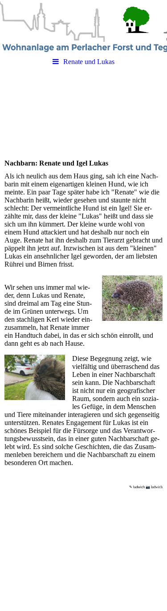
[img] (83, 26)
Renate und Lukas (88, 61)
